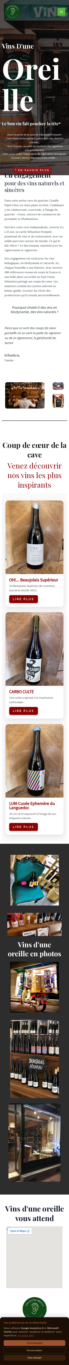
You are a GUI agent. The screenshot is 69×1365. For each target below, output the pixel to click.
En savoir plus (26, 1335)
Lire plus (23, 599)
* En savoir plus (32, 170)
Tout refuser (34, 1357)
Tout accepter (35, 1342)
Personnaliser (34, 1350)
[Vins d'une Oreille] (12, 12)
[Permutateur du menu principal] (61, 12)
